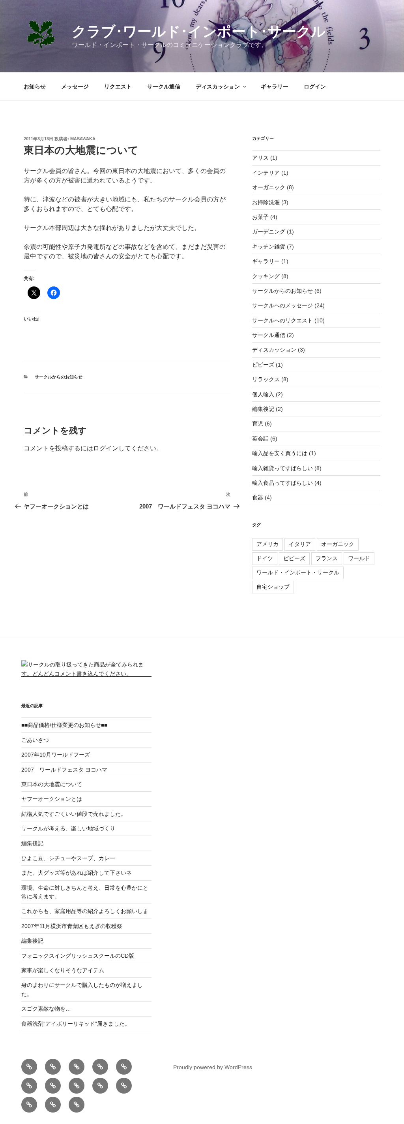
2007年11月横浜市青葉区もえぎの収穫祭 (71, 926)
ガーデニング (268, 231)
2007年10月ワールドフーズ (55, 754)
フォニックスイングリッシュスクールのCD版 (77, 956)
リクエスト (118, 86)
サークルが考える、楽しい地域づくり (68, 828)
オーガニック (268, 187)
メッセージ (75, 86)
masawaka (82, 138)
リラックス (266, 379)
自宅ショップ (273, 587)
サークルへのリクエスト (282, 320)
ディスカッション (218, 86)
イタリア (300, 544)
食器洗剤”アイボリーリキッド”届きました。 (75, 1023)
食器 (257, 497)
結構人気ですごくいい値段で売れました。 (73, 814)
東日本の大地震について (51, 784)
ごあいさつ (35, 740)
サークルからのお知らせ (58, 377)
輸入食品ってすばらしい (282, 483)
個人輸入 (263, 394)
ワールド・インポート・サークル (297, 572)
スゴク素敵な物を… (46, 1008)
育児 (257, 423)
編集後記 (263, 409)
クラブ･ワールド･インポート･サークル (198, 31)
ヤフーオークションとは (51, 799)
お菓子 (260, 217)
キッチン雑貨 (268, 246)
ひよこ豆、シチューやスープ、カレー (68, 858)
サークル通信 (163, 86)
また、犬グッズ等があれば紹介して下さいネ (76, 873)
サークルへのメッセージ (282, 305)
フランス (327, 558)
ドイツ (264, 558)
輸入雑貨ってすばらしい (282, 468)
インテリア (266, 172)
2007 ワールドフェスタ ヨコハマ (64, 769)
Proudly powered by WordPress (212, 1067)
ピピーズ (263, 364)
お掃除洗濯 (266, 202)
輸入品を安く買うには (279, 453)
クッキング (266, 276)
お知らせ (35, 86)
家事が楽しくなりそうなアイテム (62, 970)
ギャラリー (274, 86)
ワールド (359, 558)
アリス (260, 157)
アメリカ (267, 544)
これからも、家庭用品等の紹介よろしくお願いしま (84, 911)
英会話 (260, 438)
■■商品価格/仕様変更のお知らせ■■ (64, 725)
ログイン (315, 86)
